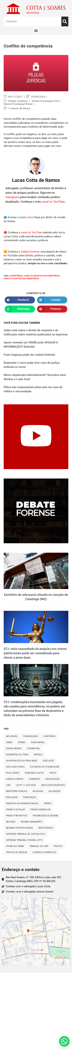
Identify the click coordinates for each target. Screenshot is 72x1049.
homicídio (34, 779)
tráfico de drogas (16, 852)
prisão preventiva (16, 815)
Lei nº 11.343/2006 (26, 785)
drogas (38, 754)
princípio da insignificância (22, 803)
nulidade (38, 791)
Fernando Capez (34, 773)
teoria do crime (15, 846)
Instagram (12, 197)
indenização (52, 779)
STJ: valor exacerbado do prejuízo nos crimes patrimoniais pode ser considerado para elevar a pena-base (35, 653)
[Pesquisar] (64, 21)
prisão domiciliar (40, 809)
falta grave (12, 773)
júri (8, 785)
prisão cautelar (15, 809)
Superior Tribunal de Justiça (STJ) (26, 834)
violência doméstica (44, 852)
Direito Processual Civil (45, 101)
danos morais (14, 748)
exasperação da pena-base (21, 760)
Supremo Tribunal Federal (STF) (24, 840)
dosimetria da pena (17, 754)
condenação (30, 736)
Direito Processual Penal (18, 104)
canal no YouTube (53, 201)
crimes (22, 742)
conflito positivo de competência (21, 278)
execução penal (15, 767)
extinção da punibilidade (45, 767)
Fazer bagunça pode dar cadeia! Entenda (29, 354)
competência (16, 276)
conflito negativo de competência (42, 276)
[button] (36, 30)
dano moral (38, 742)
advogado (12, 736)
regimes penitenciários (19, 828)
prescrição (29, 797)
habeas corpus (14, 779)
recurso (11, 822)
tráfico (58, 846)
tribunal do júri (38, 846)
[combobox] (32, 21)
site (29, 217)
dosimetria (33, 748)
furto (52, 773)
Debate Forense (30, 251)
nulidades (54, 791)
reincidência (45, 828)
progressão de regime (45, 815)
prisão (47, 803)
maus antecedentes (53, 785)
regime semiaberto (31, 822)
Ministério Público (16, 791)
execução (48, 760)
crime (9, 742)
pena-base (12, 797)
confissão (49, 736)
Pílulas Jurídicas (18, 101)
